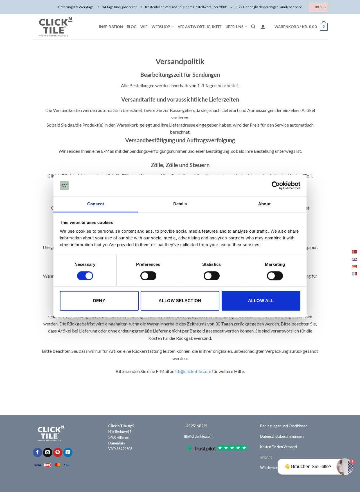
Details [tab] (180, 204)
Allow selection (180, 300)
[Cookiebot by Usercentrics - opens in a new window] (275, 185)
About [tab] (264, 204)
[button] (263, 27)
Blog (131, 26)
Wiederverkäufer (274, 467)
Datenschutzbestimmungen (282, 436)
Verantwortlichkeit (200, 26)
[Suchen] (253, 26)
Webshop (161, 26)
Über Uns (235, 26)
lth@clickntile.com (193, 371)
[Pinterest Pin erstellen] (57, 452)
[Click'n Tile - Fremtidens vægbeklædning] (60, 26)
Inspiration (111, 26)
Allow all (261, 300)
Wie (144, 26)
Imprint (266, 457)
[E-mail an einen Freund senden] (47, 452)
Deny (99, 300)
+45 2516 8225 (195, 426)
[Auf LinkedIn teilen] (68, 452)
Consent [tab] (95, 204)
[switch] (148, 275)
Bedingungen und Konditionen (284, 426)
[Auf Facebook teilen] (37, 452)
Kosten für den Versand (278, 446)
